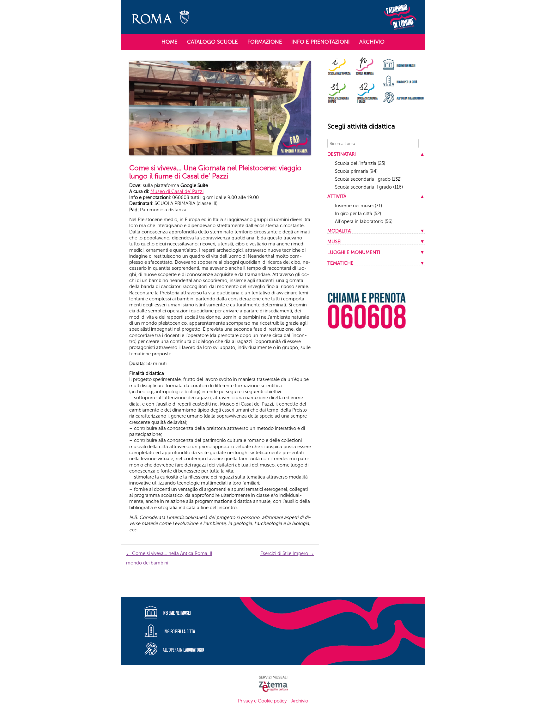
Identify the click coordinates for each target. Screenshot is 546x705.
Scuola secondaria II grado (369, 187)
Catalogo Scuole (212, 42)
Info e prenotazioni (320, 42)
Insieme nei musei (358, 205)
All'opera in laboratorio (363, 221)
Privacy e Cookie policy (262, 701)
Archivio (372, 42)
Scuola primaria (356, 171)
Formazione (264, 42)
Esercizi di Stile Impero (287, 553)
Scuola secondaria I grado (368, 179)
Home (169, 42)
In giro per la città (358, 213)
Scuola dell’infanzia (360, 163)
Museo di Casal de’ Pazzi (176, 191)
